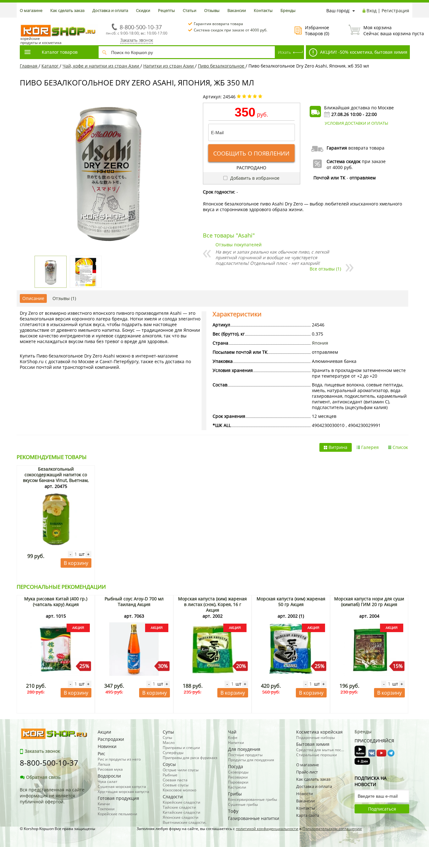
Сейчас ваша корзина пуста (386, 30)
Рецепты (166, 10)
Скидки (143, 10)
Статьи (189, 10)
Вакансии (236, 10)
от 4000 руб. (340, 167)
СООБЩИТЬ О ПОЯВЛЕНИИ (251, 153)
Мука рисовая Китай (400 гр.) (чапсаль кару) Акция (55, 601)
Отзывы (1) (64, 298)
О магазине (31, 10)
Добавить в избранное (254, 178)
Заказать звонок (136, 40)
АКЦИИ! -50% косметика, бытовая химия (363, 52)
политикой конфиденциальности (267, 828)
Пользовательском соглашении (332, 828)
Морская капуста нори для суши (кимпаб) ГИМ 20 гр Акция (369, 601)
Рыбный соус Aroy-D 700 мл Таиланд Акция (134, 601)
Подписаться (382, 809)
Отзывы (212, 10)
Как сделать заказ (67, 10)
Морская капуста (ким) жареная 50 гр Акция (291, 601)
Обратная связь (43, 777)
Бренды (288, 10)
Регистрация (395, 11)
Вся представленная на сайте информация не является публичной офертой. (52, 796)
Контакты (263, 10)
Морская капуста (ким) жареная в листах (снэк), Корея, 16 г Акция (212, 604)
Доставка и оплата (110, 10)
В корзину (76, 563)
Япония (320, 343)
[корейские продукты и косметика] (23, 21)
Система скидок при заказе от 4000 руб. (230, 30)
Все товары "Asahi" (229, 235)
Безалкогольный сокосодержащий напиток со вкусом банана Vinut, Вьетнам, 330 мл (56, 477)
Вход (372, 11)
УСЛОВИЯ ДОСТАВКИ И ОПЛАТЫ (356, 123)
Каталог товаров (60, 52)
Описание (33, 298)
